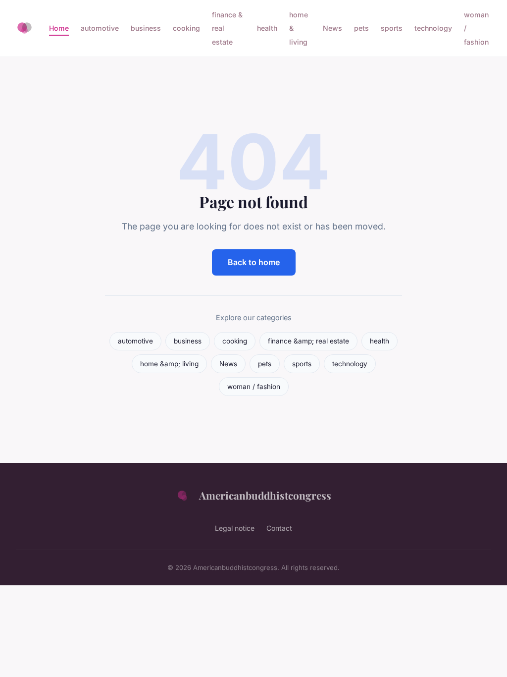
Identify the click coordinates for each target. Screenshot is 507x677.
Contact (279, 528)
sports (392, 28)
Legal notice (234, 528)
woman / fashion (253, 387)
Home (59, 28)
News (332, 28)
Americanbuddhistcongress (265, 495)
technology (433, 28)
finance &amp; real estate (308, 341)
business (146, 28)
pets (361, 28)
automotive (100, 28)
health (267, 28)
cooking (186, 28)
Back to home (254, 262)
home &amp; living (169, 364)
